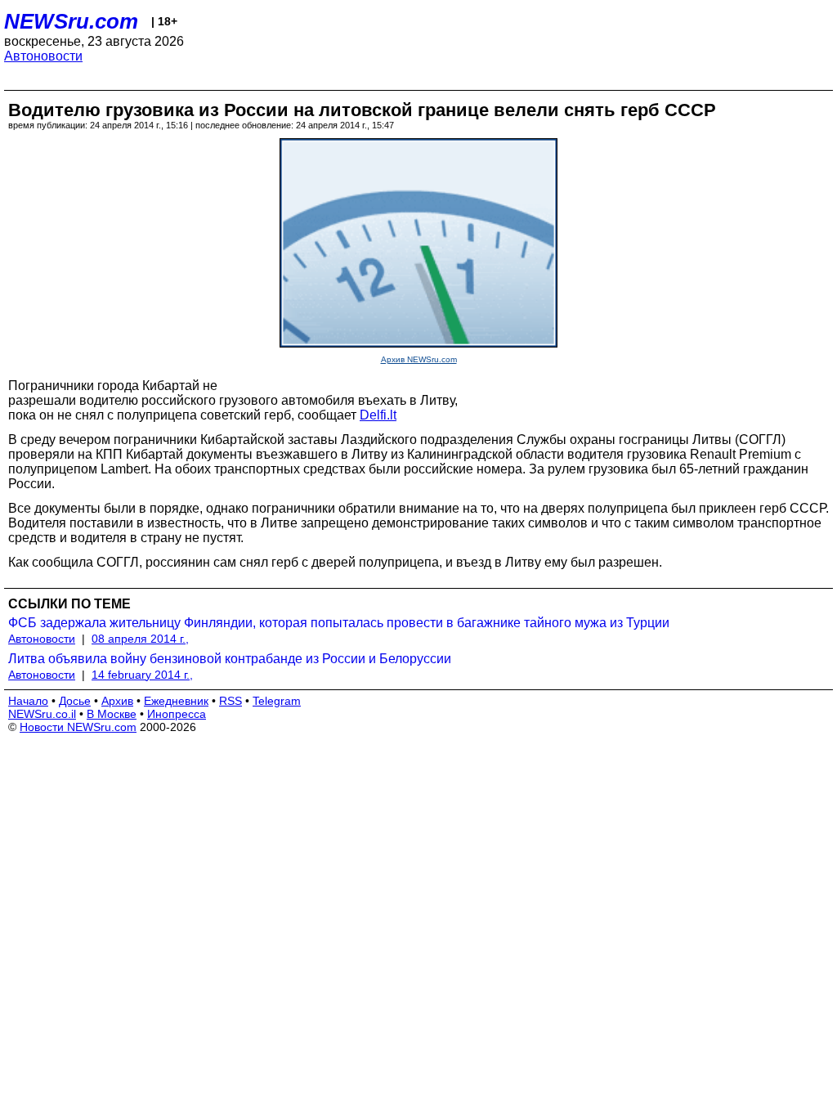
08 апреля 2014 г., (140, 638)
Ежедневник (176, 700)
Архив (117, 700)
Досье (75, 700)
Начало (28, 700)
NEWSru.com (71, 21)
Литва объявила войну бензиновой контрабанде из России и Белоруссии (229, 659)
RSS (230, 700)
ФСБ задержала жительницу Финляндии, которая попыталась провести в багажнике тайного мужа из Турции (338, 623)
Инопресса (176, 713)
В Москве (112, 713)
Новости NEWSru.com (78, 726)
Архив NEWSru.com (419, 359)
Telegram (277, 700)
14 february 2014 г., (142, 674)
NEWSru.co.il (42, 713)
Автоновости (43, 56)
